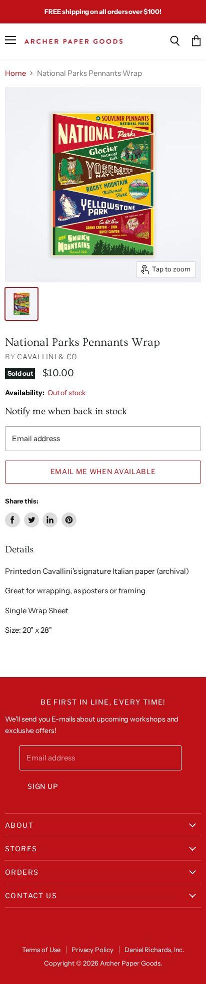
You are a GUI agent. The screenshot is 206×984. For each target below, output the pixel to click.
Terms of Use (41, 950)
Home (15, 73)
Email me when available (103, 472)
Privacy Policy (93, 950)
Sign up (43, 786)
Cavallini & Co (47, 356)
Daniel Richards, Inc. (154, 950)
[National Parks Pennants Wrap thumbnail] (22, 304)
